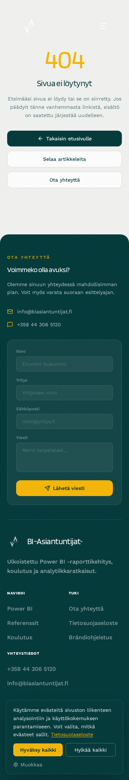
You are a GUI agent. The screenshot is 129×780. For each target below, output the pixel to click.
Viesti (22, 437)
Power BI (20, 608)
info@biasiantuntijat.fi (44, 311)
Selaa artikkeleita (64, 159)
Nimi (20, 351)
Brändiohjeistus (90, 637)
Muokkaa (31, 764)
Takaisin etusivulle (69, 138)
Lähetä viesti (69, 488)
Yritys (21, 380)
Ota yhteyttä (64, 180)
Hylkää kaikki (91, 750)
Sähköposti (27, 408)
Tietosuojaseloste (72, 734)
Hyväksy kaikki (38, 750)
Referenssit (23, 623)
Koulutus (19, 637)
